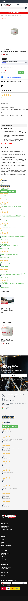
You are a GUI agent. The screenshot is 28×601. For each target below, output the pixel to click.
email (7, 572)
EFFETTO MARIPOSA (6, 49)
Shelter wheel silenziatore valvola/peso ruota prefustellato (7, 310)
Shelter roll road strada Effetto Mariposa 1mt (7, 341)
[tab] (14, 125)
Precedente (4, 191)
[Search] (26, 8)
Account (3, 539)
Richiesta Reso (4, 561)
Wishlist (2, 540)
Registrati (3, 543)
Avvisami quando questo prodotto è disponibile (11, 70)
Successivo (12, 191)
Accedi (2, 542)
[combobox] (14, 8)
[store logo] (6, 5)
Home (2, 15)
